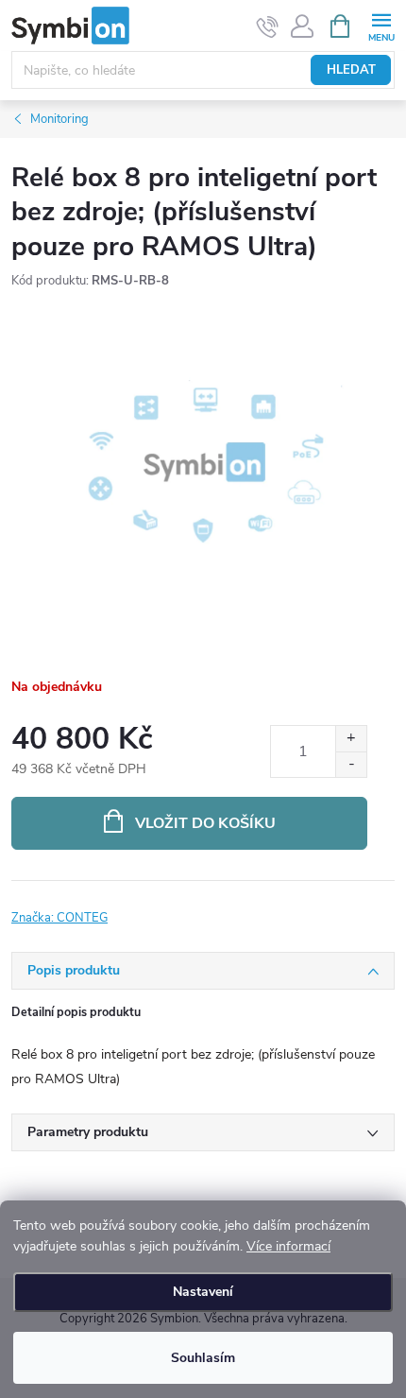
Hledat (351, 69)
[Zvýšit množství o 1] (350, 738)
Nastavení (203, 1292)
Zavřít (111, 906)
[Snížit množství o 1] (350, 764)
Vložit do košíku (205, 823)
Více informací (288, 1246)
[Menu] (381, 25)
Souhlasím (203, 1358)
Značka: (59, 917)
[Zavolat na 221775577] (267, 26)
